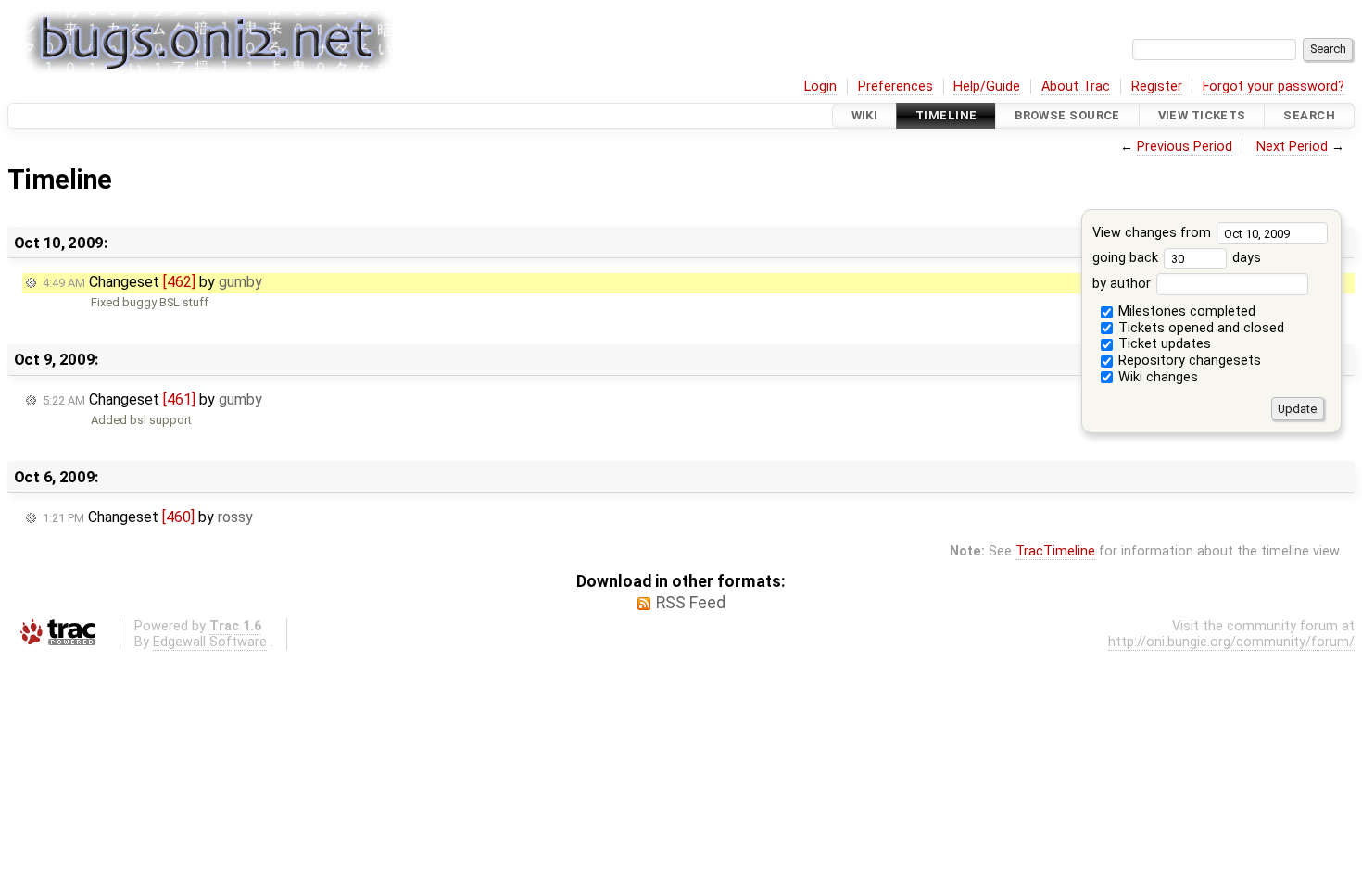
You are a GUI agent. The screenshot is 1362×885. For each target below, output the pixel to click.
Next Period (1292, 147)
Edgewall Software (210, 642)
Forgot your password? (1273, 86)
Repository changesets (1188, 360)
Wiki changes (1156, 377)
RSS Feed (690, 602)
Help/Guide (986, 86)
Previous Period (1184, 147)
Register (1156, 86)
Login (820, 86)
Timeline (946, 115)
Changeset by (152, 282)
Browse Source (1067, 115)
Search (1309, 115)
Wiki (864, 115)
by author (1123, 284)
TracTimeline (1055, 551)
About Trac (1075, 86)
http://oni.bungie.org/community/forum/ (1231, 642)
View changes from (1153, 233)
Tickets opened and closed (1199, 328)
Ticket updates (1163, 344)
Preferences (895, 86)
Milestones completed (1185, 311)
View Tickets (1202, 115)
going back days (1176, 258)
